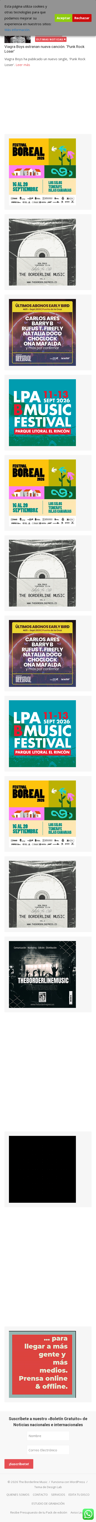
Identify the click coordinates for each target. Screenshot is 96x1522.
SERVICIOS (58, 1495)
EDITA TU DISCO (79, 1495)
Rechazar (82, 18)
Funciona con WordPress (68, 1482)
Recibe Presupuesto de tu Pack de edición (38, 1512)
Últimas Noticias (49, 39)
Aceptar (63, 18)
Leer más (23, 64)
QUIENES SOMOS (17, 1495)
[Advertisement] (37, 104)
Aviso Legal (78, 1512)
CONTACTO (40, 1495)
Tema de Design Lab (48, 1487)
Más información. (17, 29)
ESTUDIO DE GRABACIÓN (48, 1503)
